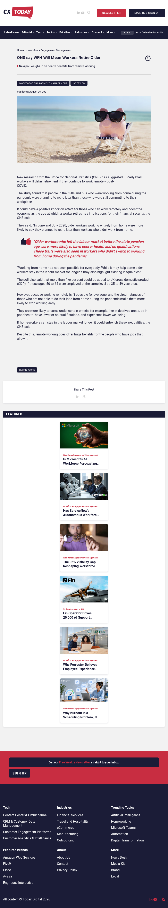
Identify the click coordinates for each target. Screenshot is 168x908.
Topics (52, 32)
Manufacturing (67, 834)
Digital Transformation (127, 840)
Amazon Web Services (19, 857)
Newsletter (111, 12)
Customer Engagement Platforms (27, 832)
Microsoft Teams (123, 828)
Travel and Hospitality (73, 821)
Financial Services (70, 815)
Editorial (28, 32)
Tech (40, 32)
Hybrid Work (27, 370)
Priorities (66, 32)
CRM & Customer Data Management (19, 824)
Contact (62, 864)
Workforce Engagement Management (43, 83)
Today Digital (32, 899)
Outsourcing (66, 840)
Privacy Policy (67, 870)
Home (20, 50)
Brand (115, 870)
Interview (79, 83)
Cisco (7, 870)
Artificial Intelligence (125, 815)
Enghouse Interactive (18, 883)
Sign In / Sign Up (147, 12)
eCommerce (65, 828)
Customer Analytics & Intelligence (27, 838)
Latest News (11, 32)
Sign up (19, 773)
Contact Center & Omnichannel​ (25, 815)
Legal (115, 876)
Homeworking (121, 821)
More (111, 32)
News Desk (119, 857)
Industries (82, 32)
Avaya (7, 876)
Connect (98, 32)
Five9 (7, 864)
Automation (119, 834)
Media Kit (118, 864)
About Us (63, 857)
